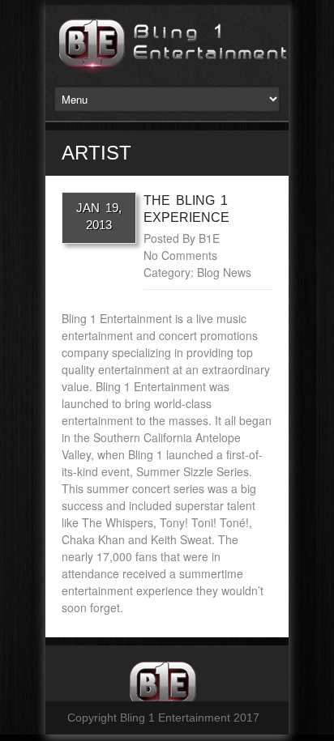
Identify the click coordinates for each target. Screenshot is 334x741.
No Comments (180, 255)
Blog (208, 272)
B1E (209, 238)
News (237, 272)
